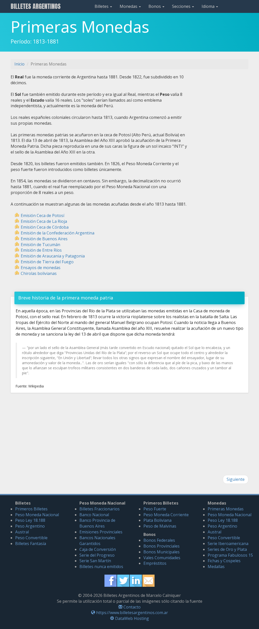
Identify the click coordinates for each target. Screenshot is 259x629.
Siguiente (236, 479)
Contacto (131, 607)
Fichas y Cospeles (224, 560)
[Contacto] (148, 580)
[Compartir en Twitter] (123, 580)
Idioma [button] (208, 6)
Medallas (216, 566)
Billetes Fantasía (30, 543)
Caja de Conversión (97, 549)
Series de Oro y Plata (227, 549)
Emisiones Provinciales (100, 532)
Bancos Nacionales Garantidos (97, 540)
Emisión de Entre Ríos (41, 250)
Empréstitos (154, 563)
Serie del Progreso (97, 555)
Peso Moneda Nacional (37, 514)
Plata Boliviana (157, 520)
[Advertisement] (221, 150)
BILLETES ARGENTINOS (36, 6)
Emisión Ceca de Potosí (42, 215)
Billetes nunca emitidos (101, 566)
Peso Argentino (30, 526)
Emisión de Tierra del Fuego (47, 262)
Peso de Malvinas (159, 526)
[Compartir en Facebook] (110, 580)
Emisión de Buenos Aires (44, 239)
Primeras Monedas (226, 509)
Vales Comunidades (161, 557)
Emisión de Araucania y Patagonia (53, 256)
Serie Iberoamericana (228, 543)
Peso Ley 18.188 (30, 520)
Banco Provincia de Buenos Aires (97, 523)
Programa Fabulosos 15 (230, 555)
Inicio (19, 64)
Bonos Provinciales (161, 546)
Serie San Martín (95, 560)
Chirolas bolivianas (39, 273)
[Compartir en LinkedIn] (136, 580)
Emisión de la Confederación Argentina (57, 233)
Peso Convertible (31, 537)
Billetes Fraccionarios (99, 509)
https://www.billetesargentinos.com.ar (131, 612)
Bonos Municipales (161, 552)
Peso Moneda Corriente (166, 514)
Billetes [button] (102, 6)
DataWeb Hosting (131, 618)
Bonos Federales (159, 540)
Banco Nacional (94, 514)
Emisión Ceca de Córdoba (45, 227)
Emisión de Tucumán (40, 244)
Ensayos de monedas (40, 267)
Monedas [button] (129, 6)
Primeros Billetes (31, 509)
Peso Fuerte (154, 509)
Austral (22, 532)
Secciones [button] (181, 6)
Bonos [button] (155, 6)
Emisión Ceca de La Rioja (44, 221)
